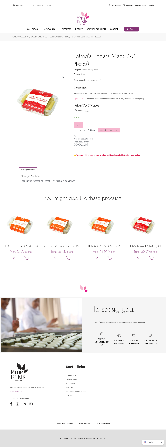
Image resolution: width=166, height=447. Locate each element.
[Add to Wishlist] (78, 125)
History (79, 29)
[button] (63, 77)
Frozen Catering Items (58, 37)
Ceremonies (49, 29)
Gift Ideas (66, 29)
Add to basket (109, 130)
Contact (114, 29)
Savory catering (38, 37)
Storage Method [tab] (28, 169)
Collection (32, 29)
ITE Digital (101, 439)
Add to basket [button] (32, 258)
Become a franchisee (96, 29)
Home (14, 37)
